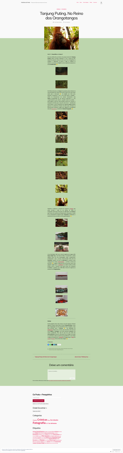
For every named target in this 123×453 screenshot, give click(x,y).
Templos (48, 441)
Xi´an (57, 443)
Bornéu (53, 348)
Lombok (33, 437)
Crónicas (42, 419)
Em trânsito (54, 420)
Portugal (48, 440)
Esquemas (43, 434)
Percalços (35, 440)
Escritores (40, 434)
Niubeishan (42, 438)
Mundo (59, 437)
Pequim (58, 438)
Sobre (81, 2)
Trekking (35, 443)
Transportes (57, 441)
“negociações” (61, 261)
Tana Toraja (45, 441)
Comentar (72, 378)
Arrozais (45, 431)
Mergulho (50, 437)
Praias (54, 440)
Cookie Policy (23, 450)
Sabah (58, 440)
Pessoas (53, 349)
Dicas (49, 420)
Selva (56, 349)
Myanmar (39, 438)
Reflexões (54, 423)
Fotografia (39, 422)
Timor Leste (52, 441)
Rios (56, 440)
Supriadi (61, 337)
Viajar (42, 443)
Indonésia (62, 348)
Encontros (35, 434)
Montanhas (54, 437)
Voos (62, 349)
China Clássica (41, 432)
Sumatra (38, 441)
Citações (35, 420)
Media (91, 2)
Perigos (38, 440)
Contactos (95, 2)
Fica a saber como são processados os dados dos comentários (60, 380)
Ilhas (59, 348)
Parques (47, 438)
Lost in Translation (38, 437)
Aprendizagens (40, 431)
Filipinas (46, 434)
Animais (50, 348)
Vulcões (48, 443)
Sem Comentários (67, 22)
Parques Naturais (53, 438)
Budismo (57, 431)
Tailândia (42, 441)
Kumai (69, 348)
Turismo (39, 443)
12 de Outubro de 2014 (58, 22)
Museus (36, 438)
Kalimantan (50, 329)
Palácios (45, 438)
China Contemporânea (49, 432)
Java (50, 435)
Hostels (37, 435)
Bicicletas (50, 431)
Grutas (61, 434)
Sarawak (60, 440)
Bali (47, 431)
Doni (73, 337)
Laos (58, 435)
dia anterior (54, 108)
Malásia (47, 437)
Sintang (53, 338)
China (36, 433)
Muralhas (34, 438)
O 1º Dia (48, 423)
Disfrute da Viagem (38, 400)
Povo (51, 440)
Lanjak (49, 338)
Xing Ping (55, 443)
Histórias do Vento (25, 2)
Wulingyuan (50, 443)
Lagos (56, 435)
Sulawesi (36, 441)
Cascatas (60, 431)
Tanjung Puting (59, 349)
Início (78, 2)
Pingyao (46, 440)
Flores (49, 434)
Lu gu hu (42, 437)
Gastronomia (56, 348)
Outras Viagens (86, 2)
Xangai (53, 443)
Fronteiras (51, 434)
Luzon (44, 437)
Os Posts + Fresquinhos (42, 394)
